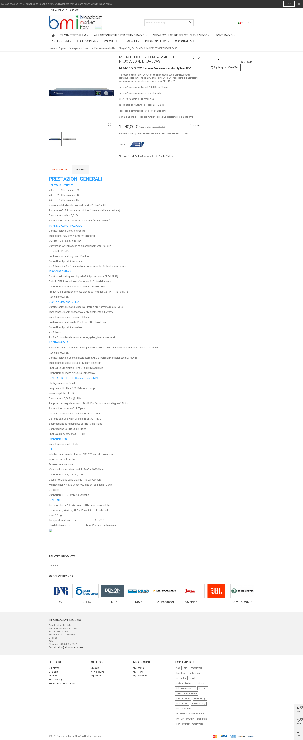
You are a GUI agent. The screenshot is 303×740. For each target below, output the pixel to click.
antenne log (200, 698)
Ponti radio (224, 35)
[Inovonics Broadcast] (190, 591)
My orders (138, 672)
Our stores (54, 668)
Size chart (195, 125)
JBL (216, 602)
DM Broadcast (164, 602)
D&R (61, 602)
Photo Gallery (156, 41)
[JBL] (216, 591)
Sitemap (53, 675)
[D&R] (61, 591)
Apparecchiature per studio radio (119, 35)
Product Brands (61, 576)
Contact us (54, 672)
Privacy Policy (55, 679)
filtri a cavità (182, 703)
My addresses (140, 675)
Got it (289, 3)
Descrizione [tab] (60, 169)
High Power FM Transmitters (190, 713)
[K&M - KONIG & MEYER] (242, 591)
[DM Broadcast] (164, 591)
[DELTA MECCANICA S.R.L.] (87, 591)
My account (138, 668)
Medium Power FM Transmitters (191, 719)
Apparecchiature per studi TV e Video (180, 35)
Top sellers (96, 675)
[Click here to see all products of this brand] (139, 144)
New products (97, 672)
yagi (178, 668)
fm (185, 668)
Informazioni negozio (65, 619)
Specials (95, 668)
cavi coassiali (183, 698)
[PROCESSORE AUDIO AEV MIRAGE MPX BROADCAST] (193, 57)
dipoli (193, 678)
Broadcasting (198, 703)
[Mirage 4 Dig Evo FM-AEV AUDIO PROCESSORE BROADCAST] (198, 57)
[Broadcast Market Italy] (75, 22)
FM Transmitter (183, 708)
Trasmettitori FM (73, 35)
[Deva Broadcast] (138, 591)
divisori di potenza (185, 683)
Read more (105, 3)
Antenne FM (60, 41)
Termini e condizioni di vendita (64, 683)
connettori (181, 678)
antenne (203, 688)
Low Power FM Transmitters (189, 724)
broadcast (181, 673)
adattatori (195, 673)
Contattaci (186, 41)
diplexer (202, 683)
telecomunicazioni (185, 688)
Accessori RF (86, 41)
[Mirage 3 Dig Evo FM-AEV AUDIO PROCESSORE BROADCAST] (109, 124)
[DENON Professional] (112, 591)
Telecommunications (186, 693)
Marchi (131, 41)
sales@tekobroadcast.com (70, 647)
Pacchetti (111, 41)
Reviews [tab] (81, 169)
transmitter (196, 668)
